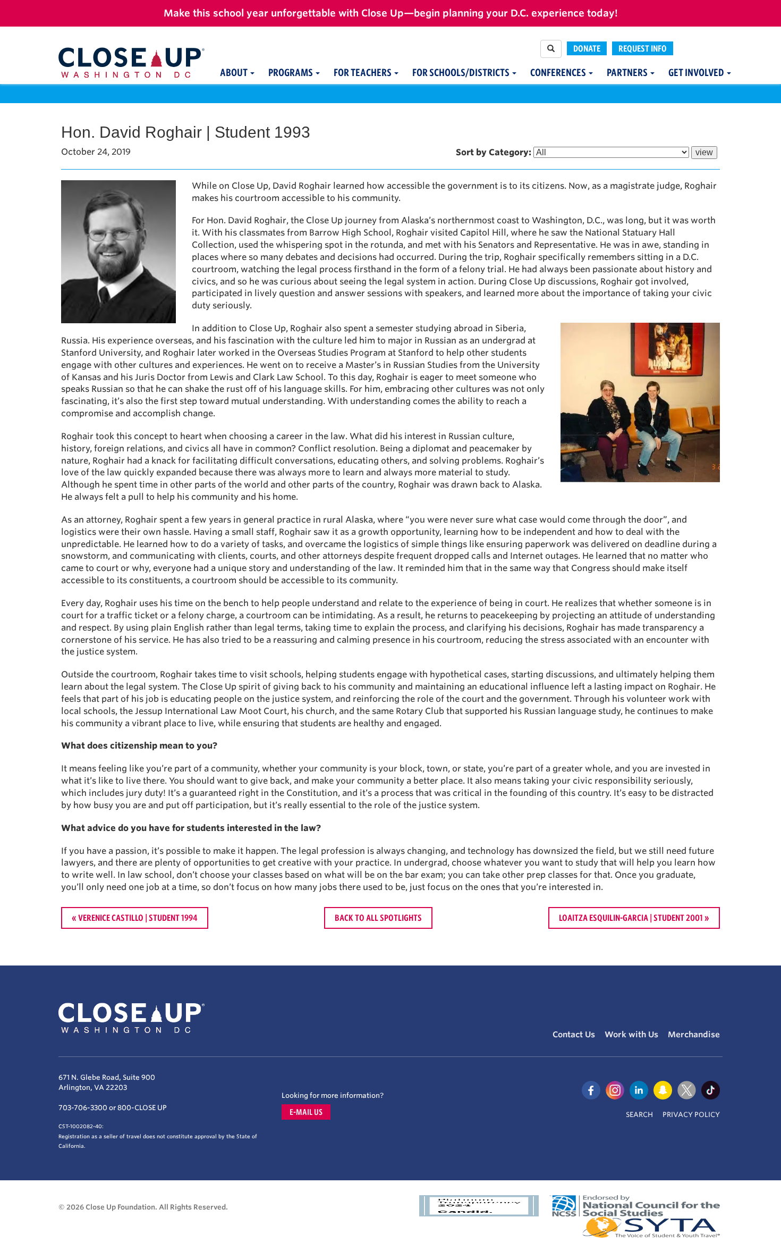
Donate (586, 48)
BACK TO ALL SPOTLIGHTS (378, 917)
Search (639, 1115)
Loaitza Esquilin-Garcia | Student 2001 (631, 917)
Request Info (642, 48)
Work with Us (631, 1034)
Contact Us (574, 1034)
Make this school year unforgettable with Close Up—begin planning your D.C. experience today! (391, 13)
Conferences (559, 72)
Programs (291, 72)
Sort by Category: (493, 152)
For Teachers (363, 72)
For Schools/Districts (461, 72)
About (234, 72)
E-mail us (306, 1111)
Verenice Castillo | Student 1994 (138, 917)
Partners (628, 72)
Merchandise (694, 1034)
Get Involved (697, 72)
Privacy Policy (691, 1115)
